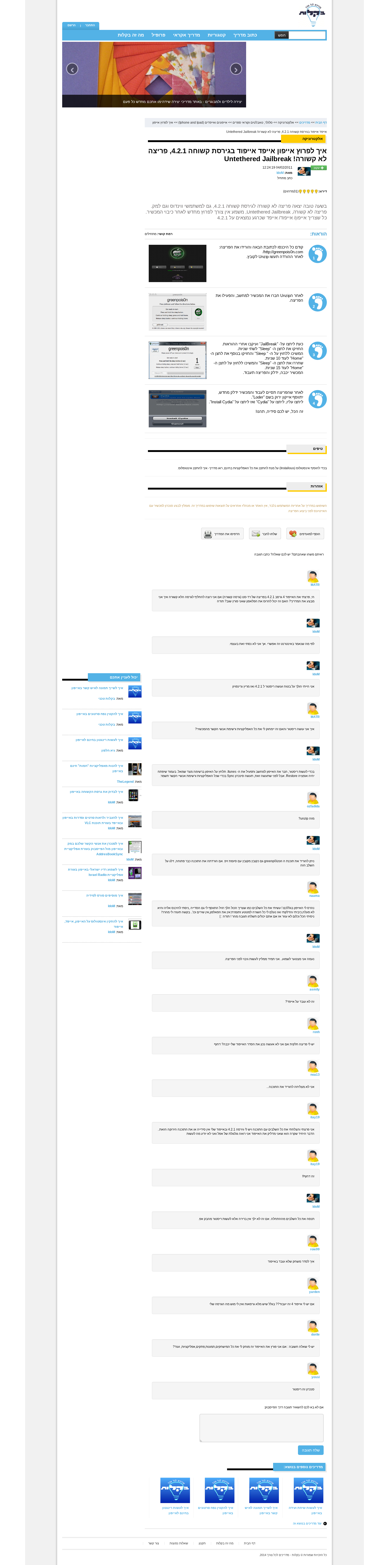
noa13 (315, 1074)
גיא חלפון (108, 750)
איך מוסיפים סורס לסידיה (104, 895)
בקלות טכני (106, 698)
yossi (315, 1377)
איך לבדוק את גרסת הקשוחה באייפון (96, 792)
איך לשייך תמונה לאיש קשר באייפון (97, 688)
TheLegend (125, 782)
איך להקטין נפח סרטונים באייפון (99, 714)
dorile (315, 1334)
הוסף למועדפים (310, 534)
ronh (316, 1032)
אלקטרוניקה (286, 122)
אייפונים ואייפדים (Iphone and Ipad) (202, 122)
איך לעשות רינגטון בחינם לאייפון (99, 740)
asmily (315, 989)
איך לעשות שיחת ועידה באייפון (305, 1510)
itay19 (315, 1117)
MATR (315, 585)
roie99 (315, 1249)
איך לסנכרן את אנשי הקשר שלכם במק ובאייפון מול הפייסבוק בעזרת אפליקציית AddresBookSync (93, 849)
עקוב (316, 168)
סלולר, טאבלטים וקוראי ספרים (253, 122)
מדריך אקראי (186, 35)
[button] (71, 25)
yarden (314, 1292)
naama (314, 896)
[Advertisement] (197, 12)
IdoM (111, 802)
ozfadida (313, 806)
